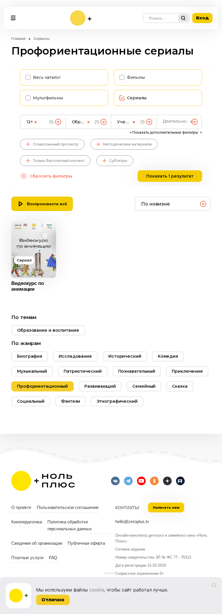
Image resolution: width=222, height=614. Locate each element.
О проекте (21, 507)
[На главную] (80, 18)
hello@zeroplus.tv (132, 521)
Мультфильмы (48, 97)
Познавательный (137, 371)
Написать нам (166, 507)
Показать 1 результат (169, 176)
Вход (202, 17)
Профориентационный (42, 386)
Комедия (168, 356)
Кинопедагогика (26, 522)
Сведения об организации (36, 543)
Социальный (31, 401)
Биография (29, 356)
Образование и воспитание (48, 330)
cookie (96, 590)
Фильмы (136, 77)
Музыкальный (32, 371)
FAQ (53, 557)
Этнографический (117, 401)
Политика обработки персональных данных (69, 525)
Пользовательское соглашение (67, 507)
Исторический (124, 356)
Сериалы (137, 97)
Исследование (75, 356)
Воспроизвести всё (47, 203)
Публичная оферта (86, 543)
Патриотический (83, 371)
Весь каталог (47, 77)
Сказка (179, 386)
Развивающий (100, 386)
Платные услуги (27, 557)
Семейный (144, 386)
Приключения (187, 371)
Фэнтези (70, 401)
